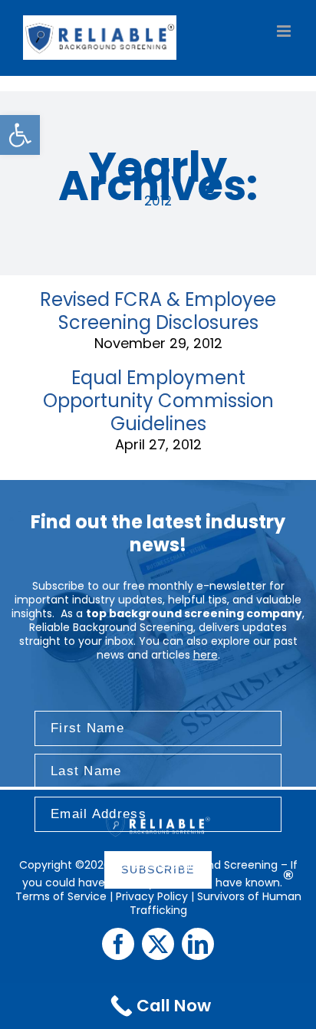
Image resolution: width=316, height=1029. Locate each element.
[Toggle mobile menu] (285, 31)
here (205, 654)
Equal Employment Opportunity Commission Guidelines (158, 400)
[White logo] (158, 819)
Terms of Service (61, 896)
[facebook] (118, 944)
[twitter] (158, 944)
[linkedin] (198, 944)
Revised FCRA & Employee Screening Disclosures (158, 311)
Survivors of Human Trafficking (215, 903)
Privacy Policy (152, 896)
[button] (20, 135)
